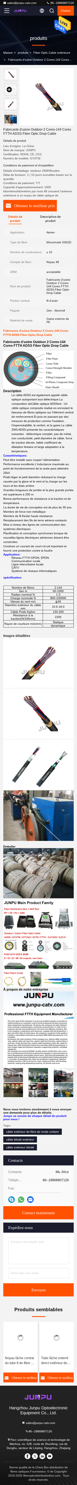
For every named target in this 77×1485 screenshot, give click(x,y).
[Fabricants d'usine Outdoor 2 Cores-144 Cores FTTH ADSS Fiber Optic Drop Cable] (47, 96)
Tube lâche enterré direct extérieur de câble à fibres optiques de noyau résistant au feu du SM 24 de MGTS (54, 1361)
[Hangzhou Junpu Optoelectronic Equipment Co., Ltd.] (20, 11)
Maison (8, 52)
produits (23, 52)
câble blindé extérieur (20, 1139)
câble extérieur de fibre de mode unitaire (32, 1131)
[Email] (30, 1199)
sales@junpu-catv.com (22, 3)
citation (66, 10)
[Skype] (11, 1199)
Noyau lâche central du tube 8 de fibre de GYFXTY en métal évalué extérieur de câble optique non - (20, 1361)
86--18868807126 (62, 3)
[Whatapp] (21, 1199)
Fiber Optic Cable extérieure (51, 52)
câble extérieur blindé (20, 1147)
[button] (11, 123)
